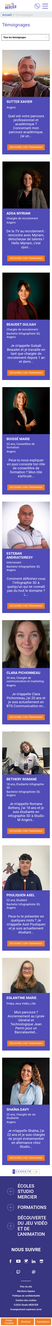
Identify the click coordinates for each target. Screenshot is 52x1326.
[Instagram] (26, 1261)
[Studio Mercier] (10, 6)
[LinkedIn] (33, 1261)
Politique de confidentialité (26, 1295)
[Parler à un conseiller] (37, 6)
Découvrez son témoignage (26, 147)
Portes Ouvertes (8, 1321)
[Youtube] (18, 1261)
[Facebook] (10, 1261)
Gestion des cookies (26, 1300)
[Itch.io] (41, 1261)
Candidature (43, 1321)
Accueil (7, 15)
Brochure (25, 1321)
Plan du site (26, 1286)
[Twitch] (18, 1272)
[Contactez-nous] (33, 1272)
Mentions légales (26, 1291)
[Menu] (44, 6)
